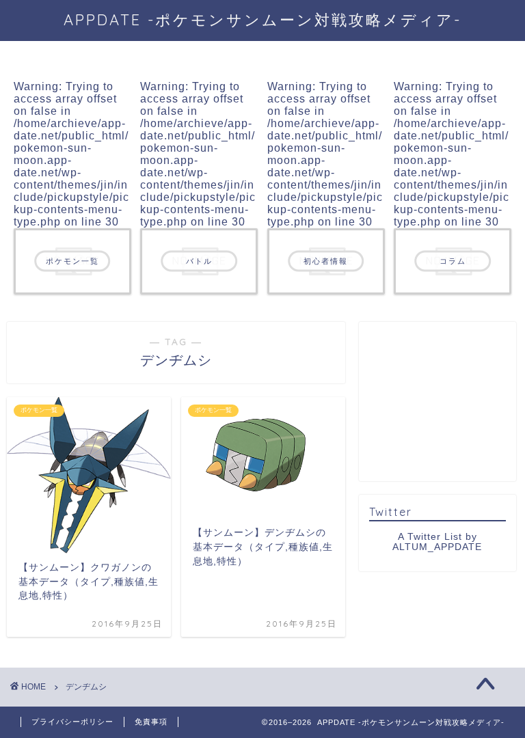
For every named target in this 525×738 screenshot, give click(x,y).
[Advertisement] (446, 400)
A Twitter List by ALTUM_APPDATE (437, 542)
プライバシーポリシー (72, 722)
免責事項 (151, 722)
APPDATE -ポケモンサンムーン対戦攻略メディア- (262, 19)
